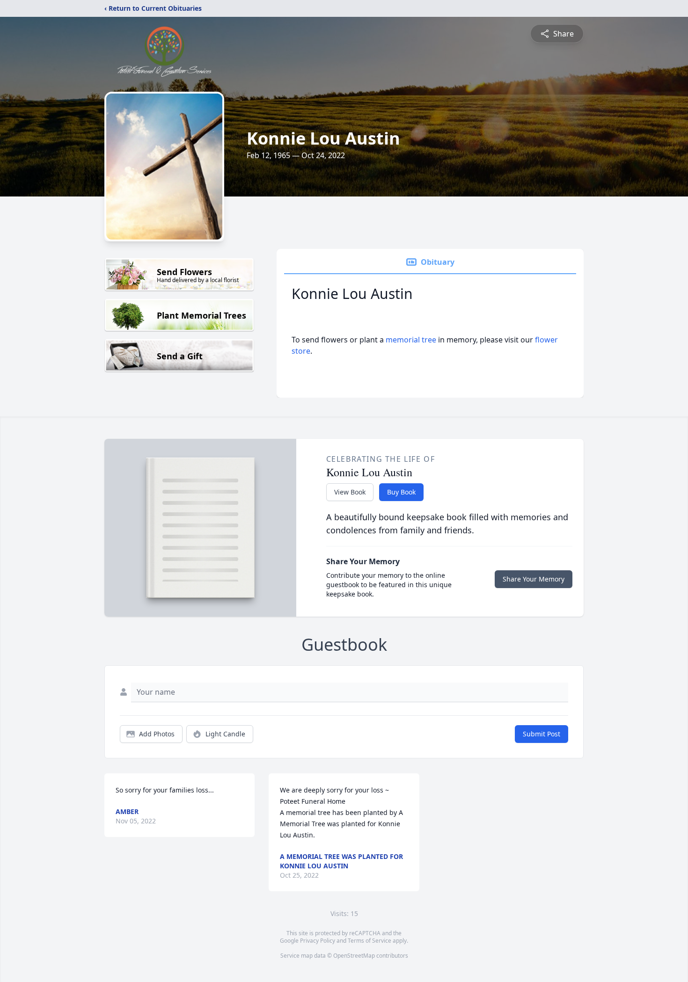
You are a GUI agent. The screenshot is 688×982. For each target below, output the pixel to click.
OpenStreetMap (354, 956)
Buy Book (401, 491)
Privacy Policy (317, 941)
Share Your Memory (533, 579)
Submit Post (541, 733)
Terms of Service (369, 941)
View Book (350, 491)
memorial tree (411, 340)
